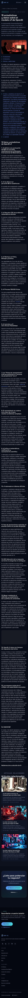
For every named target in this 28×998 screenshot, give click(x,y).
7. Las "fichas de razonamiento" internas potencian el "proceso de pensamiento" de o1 (13, 110)
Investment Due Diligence (6, 969)
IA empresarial (6, 56)
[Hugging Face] (15, 944)
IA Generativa (6, 59)
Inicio (2, 950)
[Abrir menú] (25, 2)
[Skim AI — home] (4, 2)
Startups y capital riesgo (9, 61)
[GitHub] (12, 944)
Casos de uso (4, 955)
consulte (17, 301)
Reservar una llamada (15, 888)
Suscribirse (6, 924)
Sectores (3, 958)
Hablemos (13, 892)
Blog (2, 960)
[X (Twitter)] (2, 944)
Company (3, 974)
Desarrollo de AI (4, 953)
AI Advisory (3, 966)
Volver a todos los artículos (10, 8)
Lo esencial (6, 136)
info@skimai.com (6, 927)
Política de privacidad (5, 995)
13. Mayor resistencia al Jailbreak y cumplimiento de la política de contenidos (14, 129)
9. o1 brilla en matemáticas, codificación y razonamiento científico (13, 117)
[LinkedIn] (5, 944)
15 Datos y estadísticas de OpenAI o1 (12, 94)
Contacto (3, 985)
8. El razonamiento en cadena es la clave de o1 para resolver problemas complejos (13, 114)
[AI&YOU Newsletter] (9, 944)
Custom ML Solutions (5, 971)
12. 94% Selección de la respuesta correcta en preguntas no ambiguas (14, 125)
